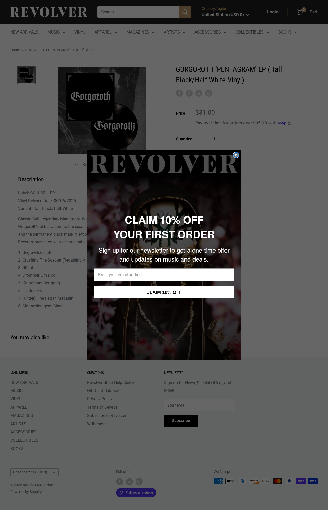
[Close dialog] (236, 154)
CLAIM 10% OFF (164, 292)
